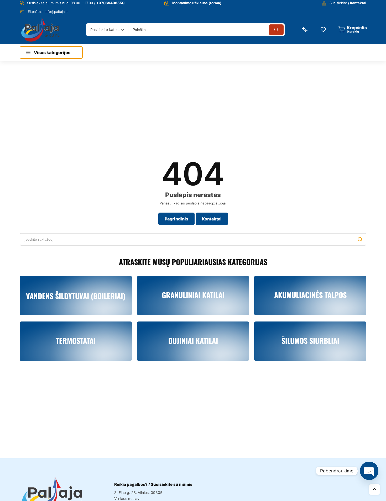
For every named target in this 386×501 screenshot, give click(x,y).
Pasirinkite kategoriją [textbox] (105, 29)
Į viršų (374, 489)
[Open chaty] (369, 471)
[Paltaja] (40, 29)
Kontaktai (212, 219)
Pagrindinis (176, 219)
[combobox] (107, 29)
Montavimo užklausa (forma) (197, 3)
